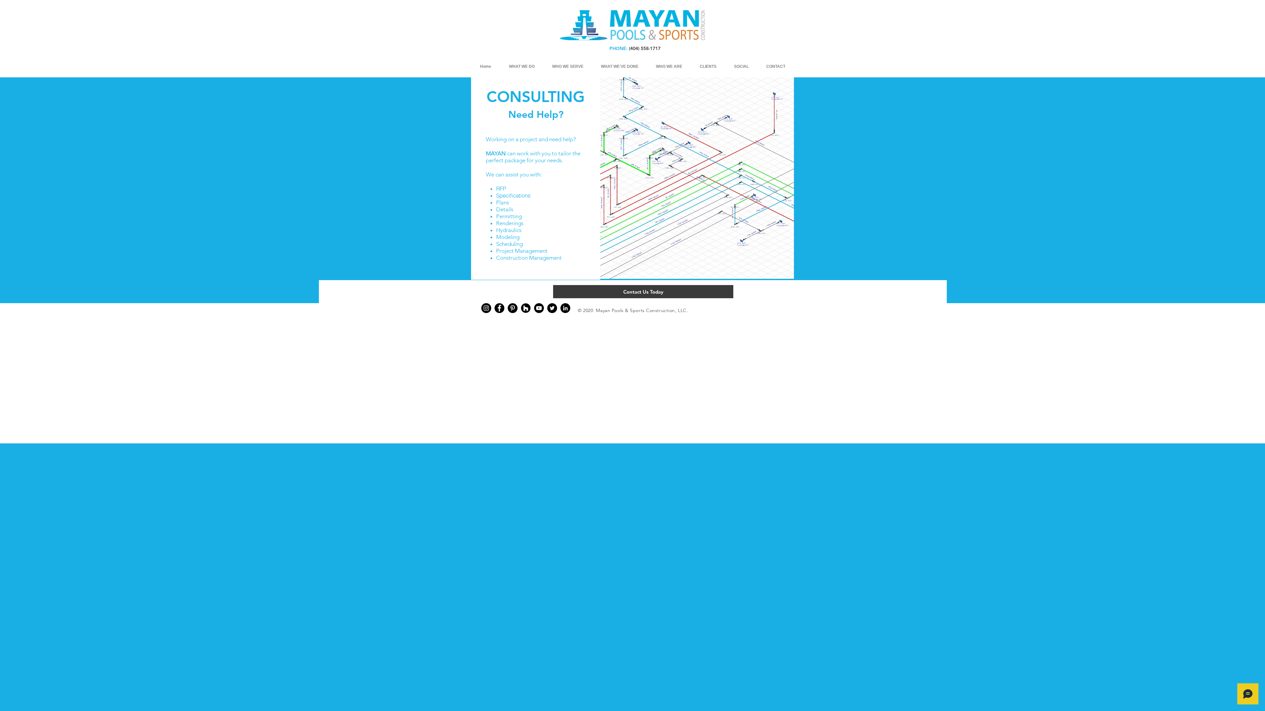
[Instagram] (486, 308)
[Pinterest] (513, 308)
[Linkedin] (565, 308)
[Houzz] (526, 308)
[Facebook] (499, 308)
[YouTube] (539, 308)
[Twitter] (552, 308)
